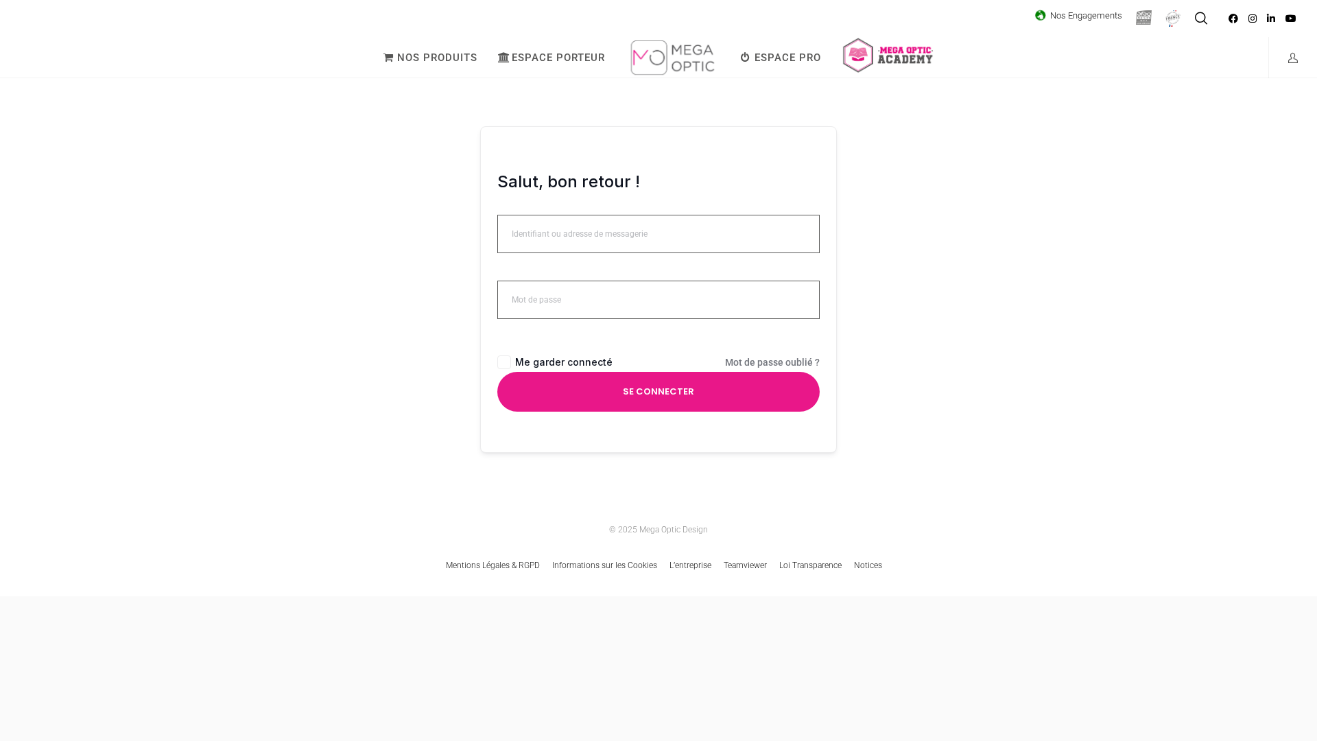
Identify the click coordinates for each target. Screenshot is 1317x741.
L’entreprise (690, 565)
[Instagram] (1252, 18)
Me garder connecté (564, 362)
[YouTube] (1290, 18)
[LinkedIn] (1271, 18)
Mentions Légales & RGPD (493, 565)
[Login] (1284, 57)
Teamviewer (745, 565)
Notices (868, 565)
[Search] (1201, 18)
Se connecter (658, 391)
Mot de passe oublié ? (772, 362)
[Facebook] (1233, 18)
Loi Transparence (810, 565)
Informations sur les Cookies (604, 565)
